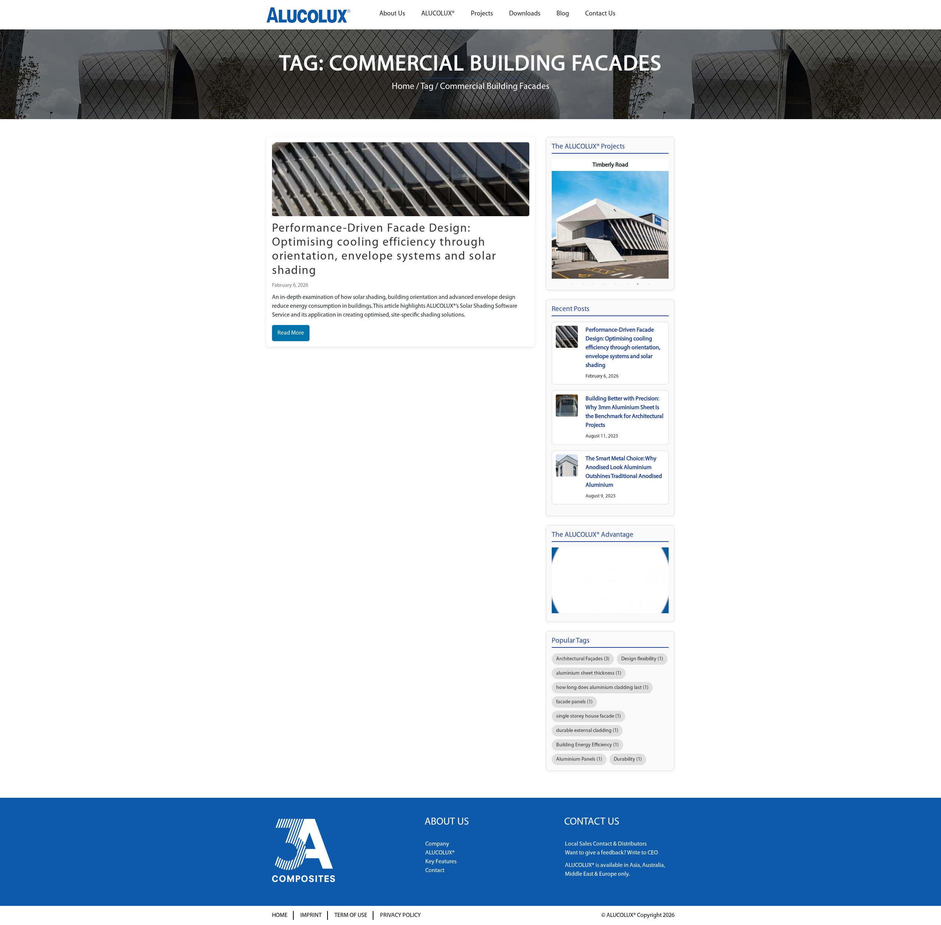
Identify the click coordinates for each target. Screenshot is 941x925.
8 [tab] (648, 284)
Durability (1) (628, 759)
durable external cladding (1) (587, 730)
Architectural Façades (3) (582, 659)
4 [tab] (604, 284)
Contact (434, 871)
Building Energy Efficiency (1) (587, 745)
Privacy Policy (400, 915)
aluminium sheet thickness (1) (588, 673)
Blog (563, 14)
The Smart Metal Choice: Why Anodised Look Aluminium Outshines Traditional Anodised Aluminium (624, 472)
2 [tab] (582, 284)
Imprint (311, 915)
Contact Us (600, 14)
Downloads (524, 14)
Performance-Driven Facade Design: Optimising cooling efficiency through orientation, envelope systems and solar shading (623, 347)
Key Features (441, 862)
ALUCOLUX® (438, 14)
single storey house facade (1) (588, 716)
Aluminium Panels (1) (579, 759)
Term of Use (350, 915)
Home (403, 86)
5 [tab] (615, 284)
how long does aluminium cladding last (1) (602, 687)
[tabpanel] (610, 219)
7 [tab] (637, 284)
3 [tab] (593, 284)
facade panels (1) (574, 702)
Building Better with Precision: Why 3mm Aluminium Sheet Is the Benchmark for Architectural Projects (624, 412)
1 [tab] (571, 284)
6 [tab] (626, 284)
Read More (291, 333)
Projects (482, 14)
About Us (392, 14)
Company (437, 844)
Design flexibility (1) (642, 659)
